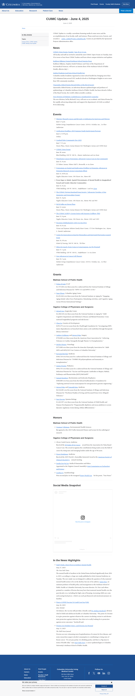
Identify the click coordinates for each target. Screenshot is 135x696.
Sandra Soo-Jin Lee (62, 463)
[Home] (22, 4)
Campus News (25, 41)
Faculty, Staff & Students (113, 4)
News (23, 28)
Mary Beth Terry (80, 643)
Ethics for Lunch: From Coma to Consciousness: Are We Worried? (78, 247)
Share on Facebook (106, 28)
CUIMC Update (33, 41)
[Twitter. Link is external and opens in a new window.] (94, 673)
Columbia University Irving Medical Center (57, 659)
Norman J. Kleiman (62, 427)
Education (27, 678)
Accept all (104, 686)
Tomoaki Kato (73, 387)
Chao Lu (59, 323)
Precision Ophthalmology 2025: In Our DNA (71, 223)
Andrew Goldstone (62, 335)
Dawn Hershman (62, 454)
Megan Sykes (76, 335)
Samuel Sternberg (62, 378)
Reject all (104, 689)
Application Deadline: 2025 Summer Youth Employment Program (79, 131)
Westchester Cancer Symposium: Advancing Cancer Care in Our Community (82, 159)
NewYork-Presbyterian (78, 660)
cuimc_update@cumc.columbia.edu (73, 39)
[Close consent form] (111, 682)
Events (102, 4)
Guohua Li (59, 473)
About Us (27, 669)
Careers (26, 672)
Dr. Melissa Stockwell (98, 611)
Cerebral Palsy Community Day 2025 (69, 140)
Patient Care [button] (48, 11)
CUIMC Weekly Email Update (29, 43)
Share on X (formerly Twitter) (108, 28)
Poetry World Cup (86, 475)
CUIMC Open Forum (63, 149)
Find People (94, 4)
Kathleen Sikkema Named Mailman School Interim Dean (72, 61)
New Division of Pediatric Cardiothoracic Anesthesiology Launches (75, 97)
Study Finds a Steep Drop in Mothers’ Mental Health (74, 565)
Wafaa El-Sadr (61, 284)
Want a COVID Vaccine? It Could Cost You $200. (73, 602)
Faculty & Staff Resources (43, 675)
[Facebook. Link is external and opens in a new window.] (89, 673)
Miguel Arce (60, 311)
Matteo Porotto (61, 366)
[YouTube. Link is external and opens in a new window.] (99, 673)
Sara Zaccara (60, 399)
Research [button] (33, 11)
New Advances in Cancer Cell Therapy (69, 256)
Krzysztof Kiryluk (62, 354)
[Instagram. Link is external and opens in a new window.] (108, 673)
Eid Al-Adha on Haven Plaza (65, 204)
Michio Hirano (61, 344)
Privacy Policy (103, 693)
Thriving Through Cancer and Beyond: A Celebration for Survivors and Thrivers (83, 119)
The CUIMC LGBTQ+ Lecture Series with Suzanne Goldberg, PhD (78, 213)
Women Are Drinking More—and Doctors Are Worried (75, 626)
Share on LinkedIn (111, 28)
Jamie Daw (103, 582)
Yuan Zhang (60, 293)
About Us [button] (5, 11)
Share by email (113, 28)
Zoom (95, 188)
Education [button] (19, 11)
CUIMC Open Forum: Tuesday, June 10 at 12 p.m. (69, 52)
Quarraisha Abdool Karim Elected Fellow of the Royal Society (73, 85)
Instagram (83, 549)
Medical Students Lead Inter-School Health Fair (69, 73)
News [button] (61, 11)
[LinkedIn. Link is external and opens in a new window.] (103, 673)
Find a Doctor (126, 11)
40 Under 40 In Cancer (73, 445)
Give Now (126, 4)
